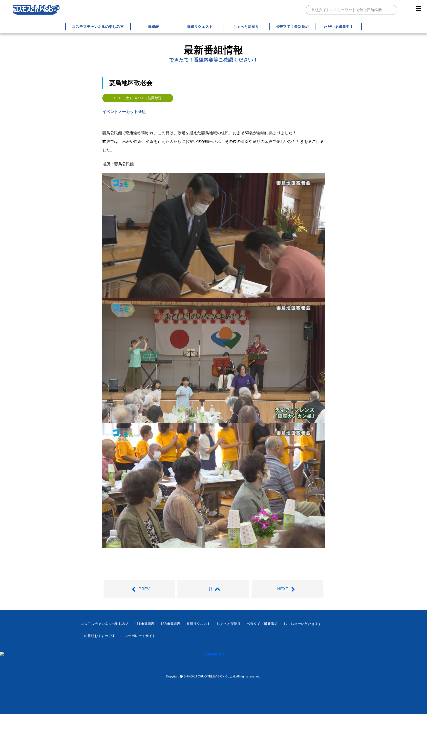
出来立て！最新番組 (292, 26)
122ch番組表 (170, 624)
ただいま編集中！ (338, 26)
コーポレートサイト (140, 636)
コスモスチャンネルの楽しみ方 (98, 26)
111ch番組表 (144, 624)
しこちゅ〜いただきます (303, 624)
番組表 (153, 26)
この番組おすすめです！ (100, 636)
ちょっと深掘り (246, 26)
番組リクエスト (200, 26)
